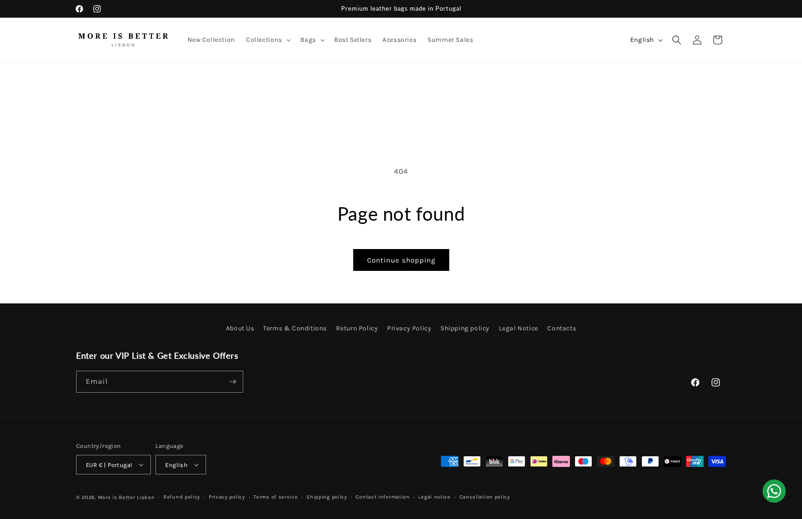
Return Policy (357, 328)
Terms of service (275, 497)
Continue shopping (401, 260)
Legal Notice (518, 328)
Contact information (382, 497)
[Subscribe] (232, 382)
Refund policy (181, 497)
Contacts (561, 328)
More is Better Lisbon (126, 497)
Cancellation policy (484, 497)
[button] (267, 40)
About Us (240, 328)
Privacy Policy (409, 328)
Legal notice (434, 497)
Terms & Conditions (295, 328)
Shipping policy (465, 328)
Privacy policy (227, 497)
